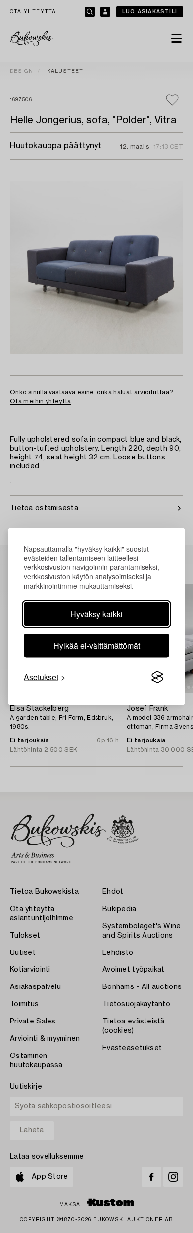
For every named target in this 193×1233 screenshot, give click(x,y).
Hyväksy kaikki (96, 614)
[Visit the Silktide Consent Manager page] (157, 677)
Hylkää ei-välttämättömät (96, 645)
